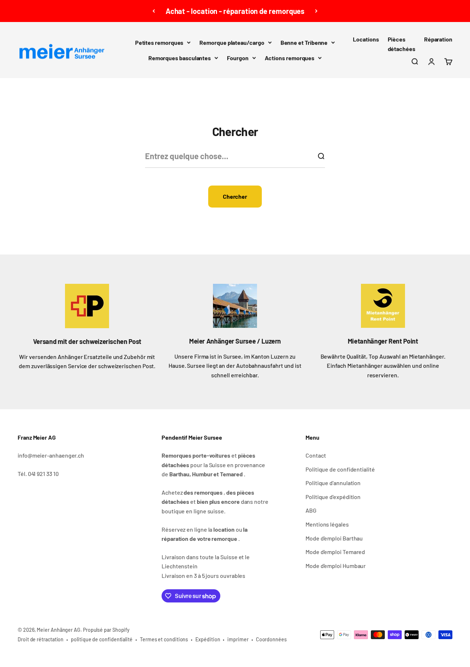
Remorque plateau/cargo (231, 42)
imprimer (237, 639)
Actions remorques (290, 57)
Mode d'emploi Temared (335, 551)
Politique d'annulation (333, 482)
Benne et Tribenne (304, 42)
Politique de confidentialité (340, 469)
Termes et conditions (164, 639)
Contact (316, 455)
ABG (311, 510)
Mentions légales (327, 524)
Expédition (207, 639)
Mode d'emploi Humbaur (336, 565)
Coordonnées (271, 639)
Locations (366, 39)
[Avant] (316, 11)
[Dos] (153, 11)
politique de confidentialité (102, 639)
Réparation (438, 39)
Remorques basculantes (179, 57)
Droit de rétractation (41, 639)
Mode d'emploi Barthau (334, 538)
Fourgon (237, 57)
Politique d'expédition (333, 496)
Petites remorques (159, 42)
